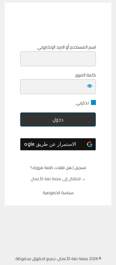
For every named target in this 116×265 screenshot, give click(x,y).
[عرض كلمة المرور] (90, 85)
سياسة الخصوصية (58, 192)
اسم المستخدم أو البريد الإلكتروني (66, 47)
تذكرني (82, 103)
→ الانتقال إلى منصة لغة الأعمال (58, 178)
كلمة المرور (85, 75)
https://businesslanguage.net (58, 24)
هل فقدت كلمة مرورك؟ (51, 167)
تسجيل (80, 167)
